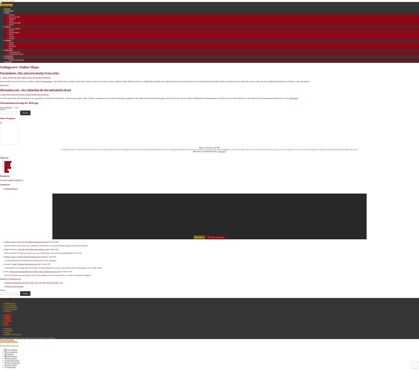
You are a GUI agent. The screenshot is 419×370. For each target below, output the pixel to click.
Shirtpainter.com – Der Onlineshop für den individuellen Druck (35, 89)
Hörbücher (12, 46)
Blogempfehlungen (11, 189)
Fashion (11, 30)
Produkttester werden (16, 54)
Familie (6, 13)
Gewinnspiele (9, 58)
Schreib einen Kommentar (41, 78)
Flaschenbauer (46, 81)
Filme (11, 48)
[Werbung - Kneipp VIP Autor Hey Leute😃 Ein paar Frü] (327, 222)
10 (16, 107)
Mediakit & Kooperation (12, 334)
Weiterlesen (4, 85)
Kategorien (4, 180)
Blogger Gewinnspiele (16, 60)
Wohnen (12, 38)
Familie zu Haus (26, 78)
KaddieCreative (9, 303)
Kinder (11, 25)
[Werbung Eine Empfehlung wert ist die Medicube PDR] (170, 201)
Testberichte (8, 50)
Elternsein (12, 19)
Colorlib (36, 338)
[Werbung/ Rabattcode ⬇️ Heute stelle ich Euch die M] (249, 221)
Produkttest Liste (14, 52)
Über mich (8, 62)
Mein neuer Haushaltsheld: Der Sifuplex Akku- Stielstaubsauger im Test (35, 272)
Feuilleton (7, 40)
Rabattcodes (8, 56)
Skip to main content (7, 1)
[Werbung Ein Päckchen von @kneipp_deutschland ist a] (91, 202)
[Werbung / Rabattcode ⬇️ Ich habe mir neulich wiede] (170, 217)
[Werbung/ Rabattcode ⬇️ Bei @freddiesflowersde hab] (91, 219)
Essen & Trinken (14, 28)
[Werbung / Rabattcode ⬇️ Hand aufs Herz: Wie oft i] (327, 203)
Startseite (7, 9)
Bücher (11, 42)
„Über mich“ (221, 151)
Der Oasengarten (10, 305)
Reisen (11, 34)
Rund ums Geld (14, 17)
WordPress (51, 338)
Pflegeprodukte (14, 32)
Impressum (8, 328)
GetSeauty (8, 311)
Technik (11, 36)
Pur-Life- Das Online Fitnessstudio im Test (33, 242)
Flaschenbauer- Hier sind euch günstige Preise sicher (29, 73)
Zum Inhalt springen (7, 340)
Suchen (2, 109)
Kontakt (7, 332)
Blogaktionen (9, 11)
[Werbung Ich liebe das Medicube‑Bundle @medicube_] (249, 201)
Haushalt (12, 15)
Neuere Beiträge (5, 107)
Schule (11, 21)
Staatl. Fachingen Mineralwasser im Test (32, 257)
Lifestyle (7, 26)
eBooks (11, 44)
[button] (9, 342)
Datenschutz (8, 330)
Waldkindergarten (15, 23)
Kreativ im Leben (10, 309)
